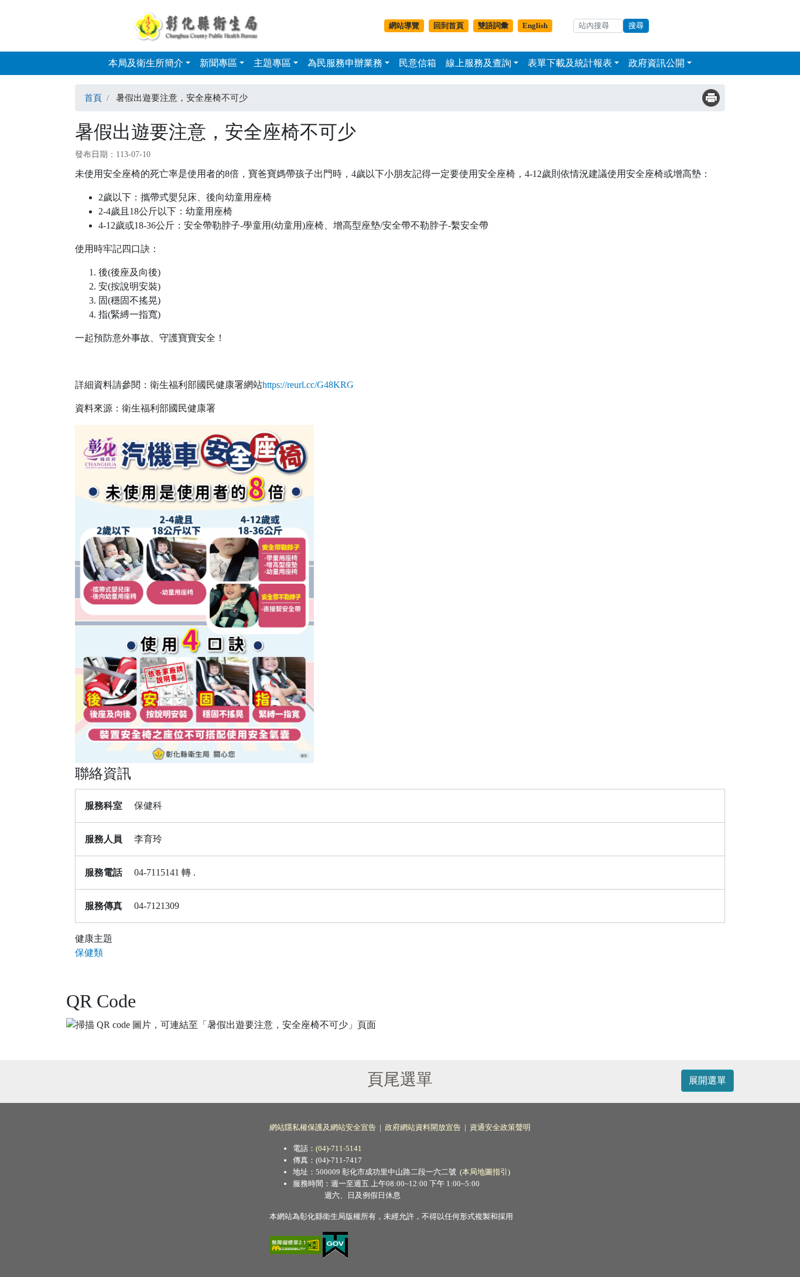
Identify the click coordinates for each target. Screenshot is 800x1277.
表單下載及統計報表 (570, 63)
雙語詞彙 (493, 25)
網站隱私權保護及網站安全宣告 (322, 1127)
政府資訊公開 (656, 63)
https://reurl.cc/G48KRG (308, 385)
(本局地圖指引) (485, 1171)
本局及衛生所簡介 (145, 63)
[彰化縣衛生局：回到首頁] (198, 26)
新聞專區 (218, 63)
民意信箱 (417, 63)
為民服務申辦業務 (344, 63)
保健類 (89, 953)
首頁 (93, 98)
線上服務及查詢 (478, 63)
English (535, 25)
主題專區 (272, 63)
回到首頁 (448, 25)
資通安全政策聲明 (500, 1127)
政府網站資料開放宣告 (423, 1127)
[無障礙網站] (296, 1244)
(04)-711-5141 (339, 1148)
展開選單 (707, 1080)
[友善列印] (711, 98)
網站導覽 (404, 25)
